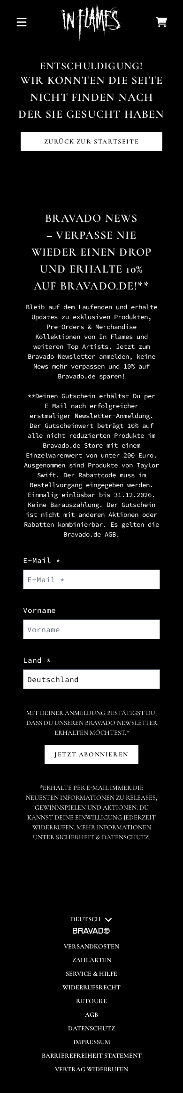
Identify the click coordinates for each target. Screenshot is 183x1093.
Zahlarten (91, 960)
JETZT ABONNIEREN (91, 754)
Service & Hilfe (91, 974)
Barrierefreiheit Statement (92, 1056)
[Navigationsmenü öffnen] (21, 22)
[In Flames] (91, 22)
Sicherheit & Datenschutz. (103, 837)
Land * (37, 660)
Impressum (91, 1042)
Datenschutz (91, 1028)
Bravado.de (97, 286)
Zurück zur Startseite (91, 141)
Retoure (91, 1001)
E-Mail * (42, 560)
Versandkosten (91, 946)
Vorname (39, 610)
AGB (110, 534)
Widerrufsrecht (91, 987)
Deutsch (86, 919)
